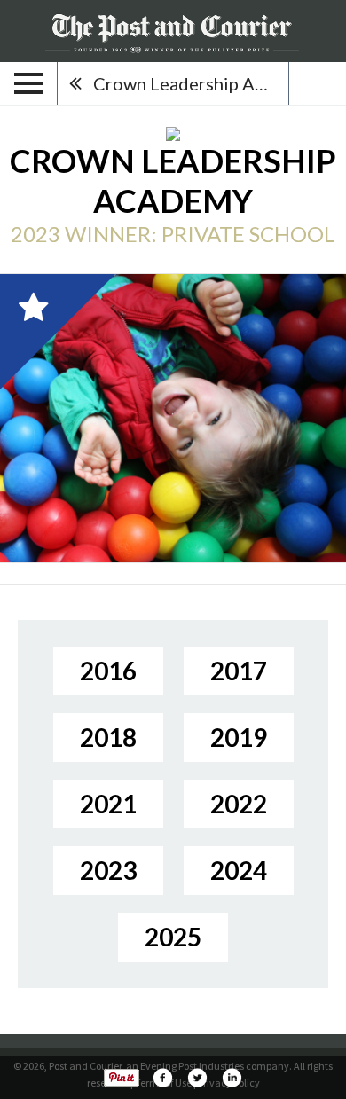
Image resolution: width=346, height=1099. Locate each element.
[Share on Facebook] (162, 1077)
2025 (173, 937)
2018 (108, 737)
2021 (108, 804)
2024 (238, 870)
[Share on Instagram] (231, 1077)
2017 (238, 670)
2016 (108, 670)
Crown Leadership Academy (190, 83)
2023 (108, 870)
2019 (238, 737)
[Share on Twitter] (196, 1077)
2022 (238, 804)
